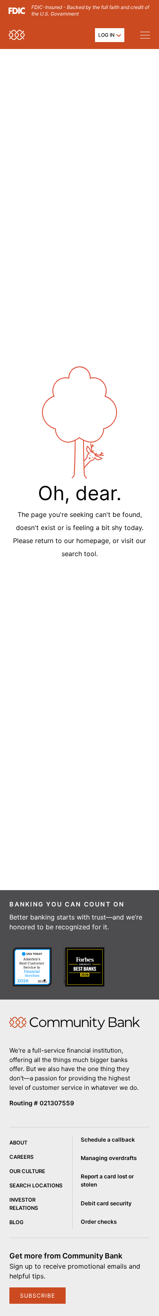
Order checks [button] (99, 1221)
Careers (21, 1157)
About (18, 1143)
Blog (16, 1222)
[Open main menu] (145, 35)
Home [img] (74, 1023)
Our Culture (27, 1171)
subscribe (37, 1295)
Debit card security (106, 1203)
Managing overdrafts (109, 1158)
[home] (17, 35)
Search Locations (35, 1185)
